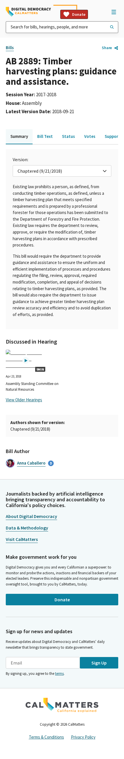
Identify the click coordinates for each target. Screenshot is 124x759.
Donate (78, 14)
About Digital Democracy (31, 516)
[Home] (28, 12)
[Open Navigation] (113, 11)
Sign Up (99, 663)
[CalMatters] (62, 705)
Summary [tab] (19, 136)
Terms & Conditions (46, 737)
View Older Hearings (24, 399)
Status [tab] (68, 136)
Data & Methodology (27, 528)
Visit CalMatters (22, 539)
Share (107, 47)
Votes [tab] (89, 136)
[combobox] (62, 27)
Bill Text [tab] (45, 136)
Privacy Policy (83, 737)
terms (59, 673)
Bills (10, 47)
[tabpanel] (62, 239)
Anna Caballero (31, 463)
